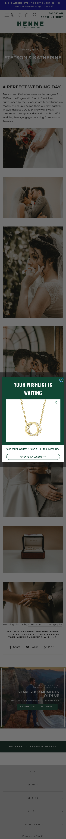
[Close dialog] (61, 380)
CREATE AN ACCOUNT (33, 457)
